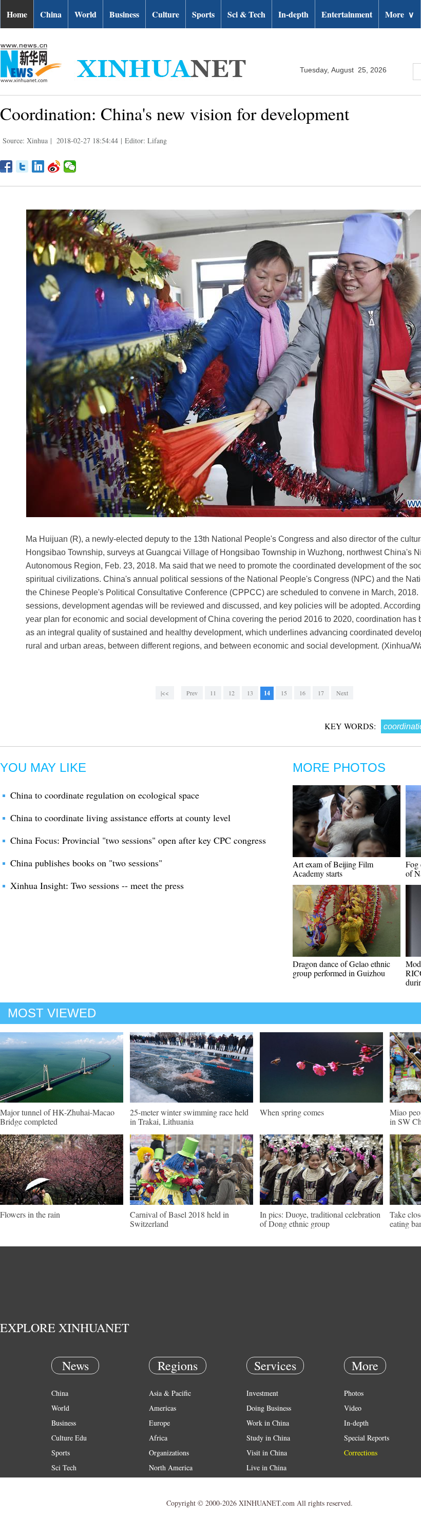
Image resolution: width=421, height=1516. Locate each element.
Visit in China (266, 1452)
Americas (162, 1408)
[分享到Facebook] (6, 166)
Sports (203, 14)
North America (171, 1467)
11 (213, 693)
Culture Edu (69, 1438)
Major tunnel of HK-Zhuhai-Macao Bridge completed (57, 1117)
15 (284, 693)
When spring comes (292, 1112)
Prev (192, 693)
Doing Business (268, 1408)
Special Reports (366, 1438)
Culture (165, 14)
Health (60, 1482)
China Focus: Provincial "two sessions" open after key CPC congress (138, 840)
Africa (158, 1438)
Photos (353, 1393)
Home (17, 14)
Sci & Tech (246, 14)
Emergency (262, 1482)
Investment (262, 1393)
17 (321, 693)
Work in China (267, 1423)
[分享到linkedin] (38, 166)
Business (124, 14)
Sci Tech (63, 1467)
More (399, 14)
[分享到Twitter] (22, 166)
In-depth (293, 14)
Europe (159, 1423)
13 (250, 693)
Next (342, 693)
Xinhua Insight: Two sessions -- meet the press (97, 885)
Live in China (266, 1467)
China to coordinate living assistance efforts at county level (120, 817)
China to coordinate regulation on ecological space (104, 795)
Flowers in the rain (30, 1214)
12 (231, 693)
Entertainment (346, 14)
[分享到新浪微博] (54, 166)
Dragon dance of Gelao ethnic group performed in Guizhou (341, 968)
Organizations (169, 1452)
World (85, 14)
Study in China (268, 1438)
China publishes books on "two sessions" (86, 863)
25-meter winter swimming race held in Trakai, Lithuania (189, 1117)
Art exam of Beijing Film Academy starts (333, 869)
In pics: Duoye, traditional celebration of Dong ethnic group (320, 1219)
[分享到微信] (70, 166)
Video (352, 1408)
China (51, 14)
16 (302, 693)
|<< (165, 693)
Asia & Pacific (170, 1393)
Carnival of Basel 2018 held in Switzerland (179, 1219)
